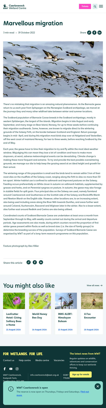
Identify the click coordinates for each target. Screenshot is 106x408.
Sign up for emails (80, 374)
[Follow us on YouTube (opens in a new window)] (10, 368)
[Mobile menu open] (101, 7)
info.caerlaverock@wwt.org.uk (44, 375)
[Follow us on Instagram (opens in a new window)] (17, 368)
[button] (89, 33)
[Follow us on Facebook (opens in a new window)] (4, 368)
